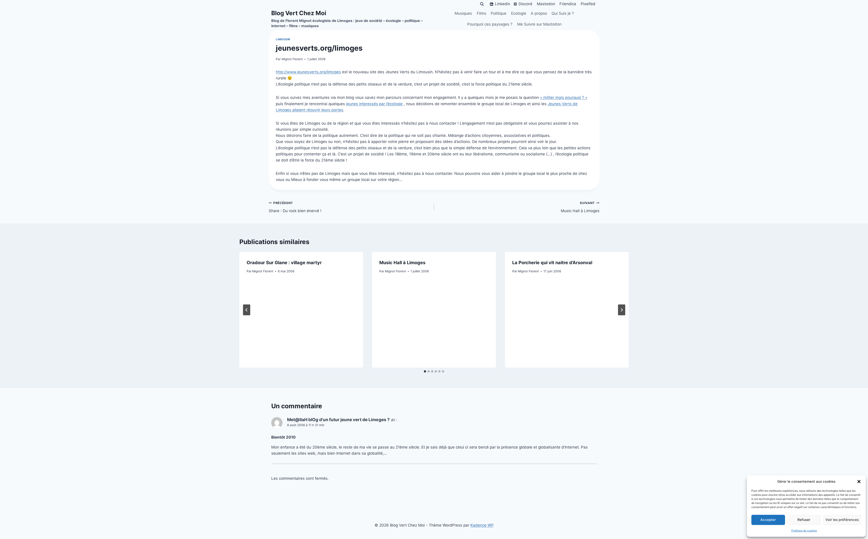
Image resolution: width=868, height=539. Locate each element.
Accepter (768, 520)
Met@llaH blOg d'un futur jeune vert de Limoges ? (338, 419)
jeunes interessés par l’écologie (374, 104)
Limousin (283, 39)
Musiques (463, 13)
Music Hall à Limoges (580, 207)
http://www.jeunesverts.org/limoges (308, 72)
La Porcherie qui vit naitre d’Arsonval (552, 262)
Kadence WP (482, 525)
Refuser (803, 520)
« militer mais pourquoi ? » (563, 97)
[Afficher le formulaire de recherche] (482, 4)
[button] (859, 481)
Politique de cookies (804, 530)
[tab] (425, 371)
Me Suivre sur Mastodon (539, 24)
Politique (498, 13)
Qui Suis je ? (563, 13)
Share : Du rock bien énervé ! (295, 207)
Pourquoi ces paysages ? (489, 24)
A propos (539, 13)
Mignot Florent (292, 59)
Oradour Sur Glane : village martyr (284, 262)
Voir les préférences (842, 520)
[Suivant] (621, 309)
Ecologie (518, 13)
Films (481, 13)
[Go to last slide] (246, 309)
